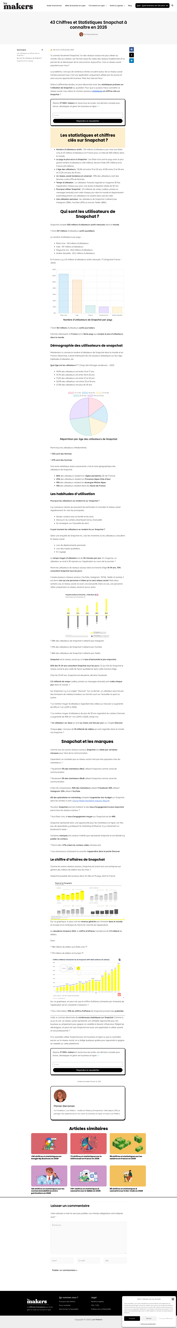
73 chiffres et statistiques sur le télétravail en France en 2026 (86, 1157)
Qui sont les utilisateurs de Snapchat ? (29, 58)
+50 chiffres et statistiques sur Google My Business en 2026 (46, 1157)
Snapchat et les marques (25, 61)
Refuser (149, 1318)
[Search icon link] (172, 6)
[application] (106, 5)
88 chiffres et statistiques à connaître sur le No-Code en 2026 (126, 1189)
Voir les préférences (166, 1318)
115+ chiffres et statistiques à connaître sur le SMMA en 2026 (85, 1189)
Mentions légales (97, 1301)
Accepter (132, 1318)
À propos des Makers (67, 1301)
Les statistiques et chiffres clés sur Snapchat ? (28, 54)
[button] (173, 1299)
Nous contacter (65, 1305)
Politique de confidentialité (148, 1324)
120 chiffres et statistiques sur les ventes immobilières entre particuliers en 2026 (47, 1190)
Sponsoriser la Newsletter (68, 1309)
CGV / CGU (95, 1305)
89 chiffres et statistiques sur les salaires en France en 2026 (126, 1157)
